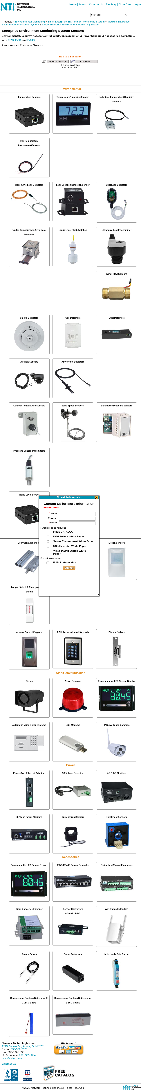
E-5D (18, 40)
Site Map (111, 4)
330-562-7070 (19, 1049)
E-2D (11, 40)
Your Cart (125, 4)
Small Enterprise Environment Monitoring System (76, 21)
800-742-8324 (27, 1055)
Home (73, 4)
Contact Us (96, 4)
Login (137, 4)
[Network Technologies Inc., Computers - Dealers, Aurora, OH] (11, 1075)
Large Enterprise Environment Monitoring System (70, 24)
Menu (82, 4)
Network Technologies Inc (18, 1043)
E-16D (31, 40)
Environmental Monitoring (30, 21)
